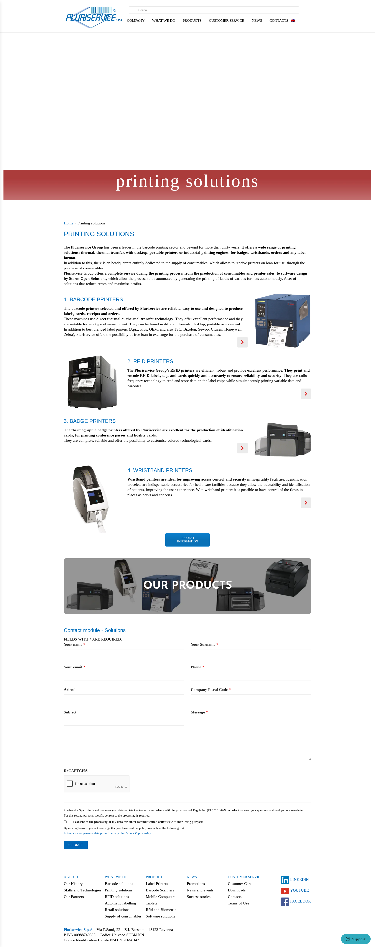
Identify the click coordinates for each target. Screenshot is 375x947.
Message (199, 712)
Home (68, 223)
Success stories (199, 896)
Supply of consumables (123, 916)
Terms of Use (238, 903)
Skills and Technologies (82, 890)
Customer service (245, 877)
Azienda (70, 689)
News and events (200, 890)
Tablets (151, 903)
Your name (74, 644)
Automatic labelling (120, 903)
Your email (74, 667)
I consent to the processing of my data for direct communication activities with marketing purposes (138, 821)
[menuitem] (293, 20)
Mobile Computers (160, 896)
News (192, 877)
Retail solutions (117, 909)
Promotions (196, 883)
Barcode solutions (119, 883)
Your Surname (204, 644)
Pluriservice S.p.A (79, 929)
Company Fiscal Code (211, 689)
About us (73, 877)
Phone (197, 667)
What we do (116, 877)
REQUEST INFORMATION (187, 539)
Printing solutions (119, 890)
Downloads (237, 890)
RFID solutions (117, 896)
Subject (70, 712)
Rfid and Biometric (161, 909)
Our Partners (74, 896)
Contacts (279, 20)
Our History (73, 883)
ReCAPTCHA (76, 771)
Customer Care (240, 883)
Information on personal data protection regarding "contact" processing (107, 833)
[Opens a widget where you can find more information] (356, 939)
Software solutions (160, 916)
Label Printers (157, 883)
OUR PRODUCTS (187, 585)
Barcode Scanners (160, 890)
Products (155, 877)
